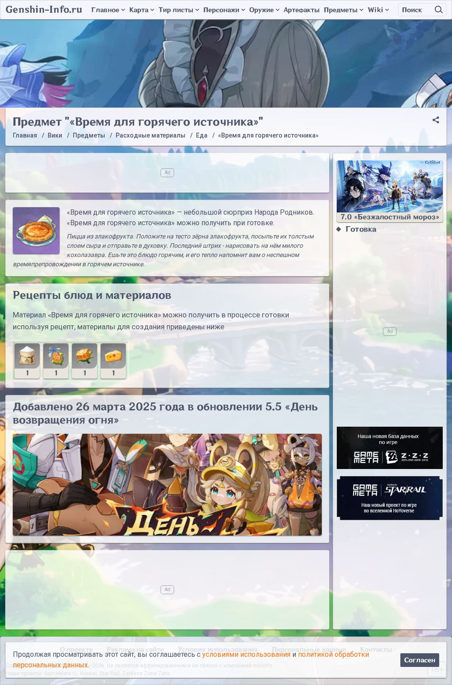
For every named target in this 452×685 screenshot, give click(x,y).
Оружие (261, 10)
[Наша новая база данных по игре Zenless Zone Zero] (390, 448)
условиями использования (246, 654)
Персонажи (221, 10)
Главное (105, 10)
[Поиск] (439, 10)
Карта (138, 10)
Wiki (375, 10)
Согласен (419, 660)
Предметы (341, 10)
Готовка (361, 229)
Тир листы (175, 10)
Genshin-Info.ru (44, 9)
